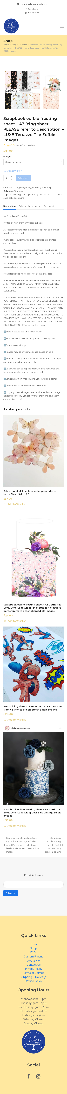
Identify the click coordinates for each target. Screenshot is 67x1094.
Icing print (39, 194)
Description (9, 206)
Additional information (29, 206)
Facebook (33, 9)
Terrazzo (18, 191)
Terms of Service (33, 972)
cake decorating (16, 198)
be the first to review (25, 145)
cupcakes (49, 194)
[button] (62, 26)
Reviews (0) (49, 206)
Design (7, 156)
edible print (27, 194)
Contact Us (34, 964)
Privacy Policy (33, 968)
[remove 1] (11, 179)
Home (34, 944)
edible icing (15, 194)
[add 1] (11, 176)
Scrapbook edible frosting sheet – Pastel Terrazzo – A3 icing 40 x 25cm (52, 845)
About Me (33, 960)
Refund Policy (33, 981)
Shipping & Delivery (33, 977)
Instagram (33, 12)
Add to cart (23, 178)
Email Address (33, 875)
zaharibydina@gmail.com (33, 4)
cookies (58, 194)
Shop (33, 948)
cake (5, 198)
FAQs (33, 952)
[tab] (9, 206)
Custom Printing (33, 956)
